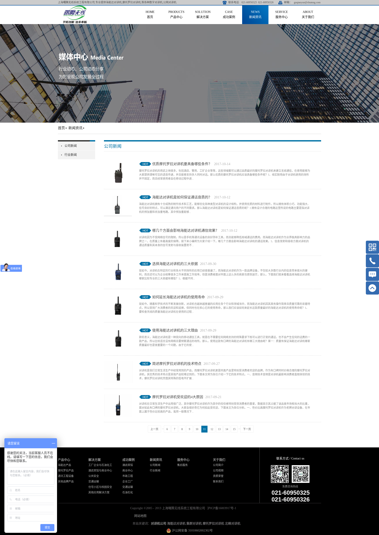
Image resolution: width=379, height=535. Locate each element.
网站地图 (139, 515)
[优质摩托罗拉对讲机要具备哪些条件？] (118, 164)
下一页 (247, 429)
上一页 (154, 429)
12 (212, 429)
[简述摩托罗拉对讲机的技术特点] (118, 363)
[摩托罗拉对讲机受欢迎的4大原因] (118, 397)
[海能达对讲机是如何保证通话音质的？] (118, 197)
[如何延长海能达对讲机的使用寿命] (118, 297)
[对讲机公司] (75, 7)
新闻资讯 (75, 128)
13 (219, 429)
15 (234, 429)
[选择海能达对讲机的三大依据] (118, 263)
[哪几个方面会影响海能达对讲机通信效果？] (118, 230)
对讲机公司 (158, 523)
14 (226, 429)
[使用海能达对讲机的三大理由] (118, 330)
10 (197, 429)
